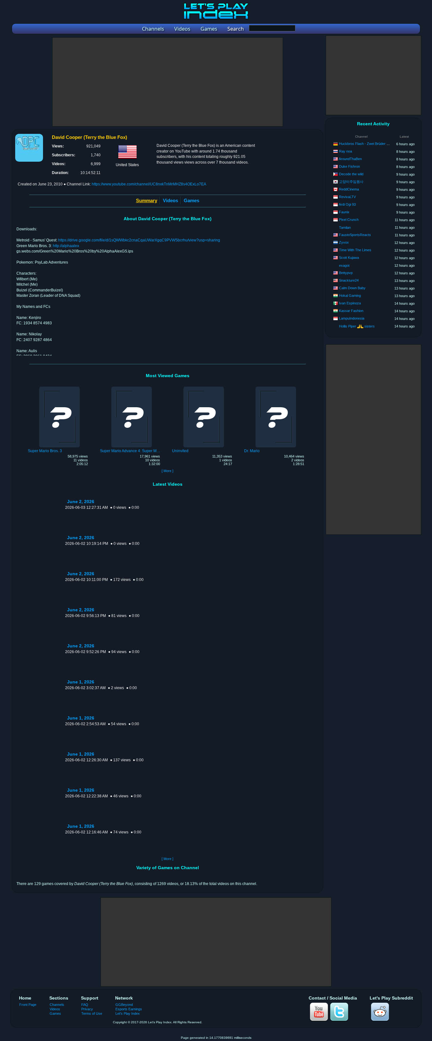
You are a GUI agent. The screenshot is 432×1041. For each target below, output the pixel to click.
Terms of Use (91, 1013)
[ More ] (167, 471)
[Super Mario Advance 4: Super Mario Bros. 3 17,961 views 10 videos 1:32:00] (132, 387)
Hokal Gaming (350, 295)
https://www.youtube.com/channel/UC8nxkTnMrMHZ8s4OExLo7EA (149, 184)
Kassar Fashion (351, 311)
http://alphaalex (66, 246)
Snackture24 (349, 280)
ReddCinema (349, 189)
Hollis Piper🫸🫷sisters (357, 326)
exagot (344, 265)
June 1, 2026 (80, 682)
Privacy (87, 1009)
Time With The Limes (355, 250)
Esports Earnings (128, 1009)
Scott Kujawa (349, 257)
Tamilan (345, 227)
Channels (57, 1005)
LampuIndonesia (351, 318)
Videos (170, 200)
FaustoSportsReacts (355, 235)
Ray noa (345, 151)
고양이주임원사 (351, 182)
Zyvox (344, 242)
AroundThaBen (350, 159)
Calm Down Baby (352, 288)
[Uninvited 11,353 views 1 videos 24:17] (204, 387)
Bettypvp (346, 273)
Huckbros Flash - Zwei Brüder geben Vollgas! (374, 144)
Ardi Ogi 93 (347, 204)
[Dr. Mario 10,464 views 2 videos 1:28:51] (276, 387)
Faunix (344, 212)
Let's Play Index (127, 1013)
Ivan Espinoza (350, 303)
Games (191, 200)
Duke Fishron (349, 166)
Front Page (27, 1005)
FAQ (84, 1005)
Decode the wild (351, 174)
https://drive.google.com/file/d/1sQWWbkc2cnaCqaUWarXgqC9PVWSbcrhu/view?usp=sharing (139, 240)
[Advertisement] (167, 82)
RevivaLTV (347, 197)
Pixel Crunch (349, 219)
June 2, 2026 (80, 501)
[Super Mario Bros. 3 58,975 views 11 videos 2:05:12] (59, 387)
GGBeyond (124, 1005)
